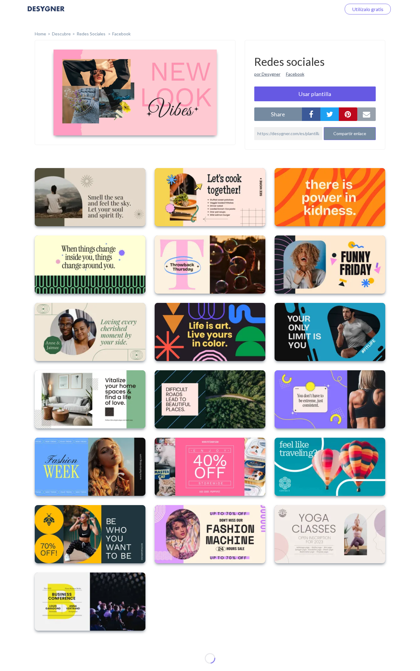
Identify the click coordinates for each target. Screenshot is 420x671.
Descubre (61, 33)
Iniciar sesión (319, 9)
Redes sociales (91, 33)
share (278, 114)
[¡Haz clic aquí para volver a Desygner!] (46, 13)
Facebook (121, 33)
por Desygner (267, 74)
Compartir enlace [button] (349, 133)
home (40, 33)
